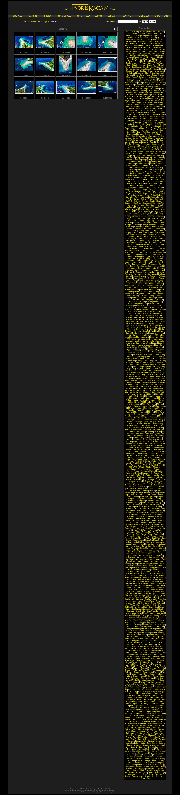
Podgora (160, 497)
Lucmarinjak (130, 361)
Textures (158, 650)
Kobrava (161, 294)
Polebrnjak (144, 505)
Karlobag (154, 278)
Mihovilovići (148, 402)
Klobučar (135, 290)
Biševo (135, 79)
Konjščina (135, 300)
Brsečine (150, 105)
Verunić (161, 702)
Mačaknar (131, 394)
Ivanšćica (131, 258)
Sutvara (129, 631)
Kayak (135, 280)
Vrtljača (162, 719)
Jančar (145, 264)
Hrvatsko (160, 248)
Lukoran (162, 361)
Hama (155, 239)
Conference (150, 126)
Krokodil (152, 323)
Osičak (140, 463)
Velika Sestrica (146, 694)
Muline (136, 426)
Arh (162, 39)
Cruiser (159, 134)
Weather (162, 723)
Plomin (147, 495)
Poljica (131, 507)
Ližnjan (152, 351)
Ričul (145, 558)
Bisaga (154, 75)
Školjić (145, 763)
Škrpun (155, 765)
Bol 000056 (24, 53)
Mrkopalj (153, 422)
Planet (145, 489)
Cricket (153, 128)
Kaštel (141, 280)
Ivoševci (144, 258)
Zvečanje (151, 747)
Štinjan (162, 767)
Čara (135, 751)
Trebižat (135, 662)
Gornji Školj (153, 219)
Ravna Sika (160, 544)
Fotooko (131, 191)
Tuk (149, 670)
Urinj (147, 678)
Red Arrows (132, 552)
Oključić (130, 455)
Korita (136, 302)
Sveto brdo (143, 644)
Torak (136, 656)
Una (127, 678)
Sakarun (158, 568)
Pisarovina (142, 485)
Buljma (160, 110)
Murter (143, 428)
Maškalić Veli (142, 394)
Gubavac (152, 233)
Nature (152, 438)
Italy (143, 256)
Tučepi (152, 674)
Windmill (130, 727)
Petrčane (146, 481)
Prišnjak (161, 524)
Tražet (128, 662)
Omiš (160, 457)
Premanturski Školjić (133, 520)
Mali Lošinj (133, 378)
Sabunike (135, 568)
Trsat (162, 666)
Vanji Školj (150, 682)
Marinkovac (159, 384)
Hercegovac (131, 242)
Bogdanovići (140, 85)
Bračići (139, 97)
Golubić (160, 213)
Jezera (134, 268)
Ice (132, 252)
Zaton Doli (159, 735)
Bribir (139, 101)
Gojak (151, 211)
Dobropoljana (131, 150)
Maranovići (130, 384)
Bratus (127, 97)
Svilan (127, 646)
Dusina (136, 175)
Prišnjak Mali (131, 526)
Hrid (155, 246)
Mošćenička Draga (150, 420)
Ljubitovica (131, 353)
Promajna (159, 526)
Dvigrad (158, 177)
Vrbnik (136, 715)
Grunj (140, 233)
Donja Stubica (131, 154)
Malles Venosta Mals (143, 382)
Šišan (145, 761)
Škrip (134, 765)
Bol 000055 (45, 53)
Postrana (145, 512)
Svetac (136, 637)
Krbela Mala (140, 317)
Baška (150, 63)
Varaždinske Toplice (141, 684)
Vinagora (147, 704)
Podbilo (143, 497)
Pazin (143, 477)
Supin (157, 627)
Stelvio (149, 615)
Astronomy (134, 45)
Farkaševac (131, 183)
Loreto (160, 357)
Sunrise (128, 627)
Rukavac (141, 564)
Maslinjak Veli (130, 390)
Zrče (127, 747)
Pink (156, 483)
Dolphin (140, 152)
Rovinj (139, 562)
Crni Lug (130, 132)
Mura (160, 426)
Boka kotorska (146, 87)
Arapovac (138, 39)
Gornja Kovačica (147, 215)
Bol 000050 (45, 75)
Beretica (129, 71)
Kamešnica (138, 274)
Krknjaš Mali (132, 323)
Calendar (141, 114)
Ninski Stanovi (153, 441)
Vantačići (159, 682)
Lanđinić (138, 341)
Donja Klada (160, 152)
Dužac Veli (142, 177)
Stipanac (132, 617)
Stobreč (159, 617)
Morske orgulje (130, 418)
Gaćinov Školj (156, 205)
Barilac (161, 57)
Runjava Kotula (152, 564)
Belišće (133, 69)
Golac (163, 211)
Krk (151, 321)
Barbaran (129, 57)
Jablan (159, 258)
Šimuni (161, 759)
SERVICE (99, 16)
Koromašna (142, 304)
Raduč (156, 540)
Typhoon (136, 676)
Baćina (158, 61)
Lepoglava (150, 345)
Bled (145, 81)
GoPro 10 (138, 211)
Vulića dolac (152, 721)
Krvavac (161, 325)
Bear (161, 65)
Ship (164, 583)
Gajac (147, 195)
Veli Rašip (148, 690)
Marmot (131, 386)
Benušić (149, 69)
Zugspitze (142, 747)
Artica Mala (159, 41)
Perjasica (150, 479)
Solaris (135, 603)
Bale (139, 53)
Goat (146, 211)
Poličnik (153, 505)
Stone (153, 619)
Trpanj (151, 666)
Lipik (157, 349)
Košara (141, 309)
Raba (164, 538)
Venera (133, 702)
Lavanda (160, 341)
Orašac (130, 461)
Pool (136, 509)
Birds (136, 75)
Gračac (161, 225)
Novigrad (138, 447)
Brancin (147, 95)
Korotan (151, 304)
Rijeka (162, 554)
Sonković (154, 603)
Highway (147, 242)
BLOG (88, 16)
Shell (159, 583)
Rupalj (161, 564)
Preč (129, 522)
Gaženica (138, 207)
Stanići (160, 609)
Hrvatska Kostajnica (147, 248)
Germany (147, 207)
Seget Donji (136, 577)
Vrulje (129, 721)
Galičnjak (158, 199)
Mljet (155, 408)
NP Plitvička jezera (152, 434)
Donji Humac (154, 154)
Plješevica (139, 495)
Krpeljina (159, 323)
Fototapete (139, 191)
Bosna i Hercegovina (155, 93)
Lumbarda (159, 363)
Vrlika (157, 717)
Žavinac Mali (152, 771)
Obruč (151, 451)
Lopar (148, 357)
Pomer (158, 507)
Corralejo (159, 126)
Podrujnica (141, 501)
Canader (155, 114)
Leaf (129, 345)
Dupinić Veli (159, 173)
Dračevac (131, 164)
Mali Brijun (146, 376)
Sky (149, 593)
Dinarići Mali (157, 146)
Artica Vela (130, 43)
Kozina (152, 307)
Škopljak (159, 763)
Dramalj (147, 162)
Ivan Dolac (151, 256)
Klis (146, 288)
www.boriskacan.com (32, 22)
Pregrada (141, 518)
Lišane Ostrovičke (141, 351)
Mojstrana (158, 410)
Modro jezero (148, 410)
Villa (140, 704)
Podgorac (131, 499)
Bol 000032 (66, 75)
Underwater (134, 678)
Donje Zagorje (143, 154)
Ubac (143, 676)
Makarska (159, 369)
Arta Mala (141, 41)
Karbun (129, 278)
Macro (135, 367)
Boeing (162, 83)
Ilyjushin (161, 252)
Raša (137, 548)
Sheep (152, 583)
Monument (152, 414)
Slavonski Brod (139, 595)
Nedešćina (130, 440)
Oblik (155, 449)
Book (157, 89)
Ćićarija (142, 749)
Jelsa (139, 266)
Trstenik (136, 668)
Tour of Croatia (158, 656)
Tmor (136, 654)
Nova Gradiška (142, 443)
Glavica (148, 209)
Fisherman (131, 187)
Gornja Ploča (160, 215)
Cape (139, 120)
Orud (161, 461)
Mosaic (140, 418)
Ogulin (151, 453)
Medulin (130, 396)
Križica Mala (159, 319)
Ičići (150, 258)
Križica (150, 319)
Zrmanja (160, 745)
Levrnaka (158, 345)
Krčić (127, 327)
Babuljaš (154, 49)
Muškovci (147, 430)
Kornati (149, 302)
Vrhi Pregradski (138, 717)
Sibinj (129, 585)
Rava (142, 544)
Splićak (128, 607)
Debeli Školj (159, 142)
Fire (146, 185)
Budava (145, 108)
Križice (138, 321)
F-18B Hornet (131, 181)
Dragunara (132, 162)
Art (135, 41)
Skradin (139, 591)
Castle (161, 120)
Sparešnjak (147, 605)
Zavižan (145, 737)
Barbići (146, 57)
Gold (129, 213)
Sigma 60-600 (147, 585)
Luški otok (162, 365)
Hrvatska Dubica (132, 248)
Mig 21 (140, 402)
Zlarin (137, 743)
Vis (154, 706)
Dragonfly (151, 160)
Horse (142, 244)
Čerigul (161, 753)
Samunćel (155, 570)
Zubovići (134, 747)
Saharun (144, 568)
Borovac (128, 91)
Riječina (146, 556)
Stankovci (130, 611)
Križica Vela (129, 321)
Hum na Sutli (147, 250)
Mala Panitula (159, 371)
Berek (162, 69)
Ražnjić (157, 550)
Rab (158, 538)
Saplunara (144, 574)
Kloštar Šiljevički (146, 290)
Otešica (153, 463)
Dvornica (128, 179)
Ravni (127, 546)
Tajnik (127, 648)
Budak (137, 108)
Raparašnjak (159, 542)
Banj (141, 55)
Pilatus (127, 483)
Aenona (149, 34)
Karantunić (144, 276)
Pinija (143, 483)
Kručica (139, 325)
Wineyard (146, 727)
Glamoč (135, 209)
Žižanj (145, 775)
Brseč (143, 105)
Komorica (151, 298)
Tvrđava (128, 676)
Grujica (134, 233)
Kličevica (152, 288)
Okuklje (159, 455)
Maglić (129, 369)
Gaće (147, 205)
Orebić (137, 461)
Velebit (158, 688)
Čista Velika (157, 755)
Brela (136, 99)
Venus (146, 702)
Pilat (160, 481)
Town (152, 658)
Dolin (126, 152)
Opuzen (146, 459)
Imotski (128, 254)
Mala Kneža (147, 371)
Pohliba (151, 503)
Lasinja (145, 341)
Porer (133, 510)
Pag (139, 469)
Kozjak (159, 307)
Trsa (156, 666)
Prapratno (140, 516)
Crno (161, 132)
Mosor (146, 418)
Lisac (130, 351)
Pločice (129, 497)
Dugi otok (152, 172)
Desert (142, 144)
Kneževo (128, 294)
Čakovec (128, 751)
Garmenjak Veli (133, 205)
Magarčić (160, 367)
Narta (130, 438)
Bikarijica (139, 73)
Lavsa (154, 343)
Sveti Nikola (138, 643)
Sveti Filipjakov (157, 637)
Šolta (127, 767)
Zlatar (143, 743)
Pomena (151, 507)
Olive (155, 457)
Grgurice (129, 229)
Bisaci (147, 75)
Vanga (142, 682)
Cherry (127, 124)
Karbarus (162, 276)
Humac (156, 250)
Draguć (139, 162)
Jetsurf (127, 268)
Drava (153, 162)
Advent (142, 34)
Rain (162, 540)
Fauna (147, 183)
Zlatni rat (162, 743)
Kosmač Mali (139, 306)
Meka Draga (145, 398)
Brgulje (160, 99)
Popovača (152, 509)
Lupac (137, 365)
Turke (146, 674)
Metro (136, 400)
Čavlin (147, 751)
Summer (144, 625)
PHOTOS (48, 16)
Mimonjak (128, 406)
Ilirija (145, 252)
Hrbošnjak (139, 246)
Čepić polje (136, 753)
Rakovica (150, 542)
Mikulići (138, 404)
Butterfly (146, 112)
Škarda (160, 761)
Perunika (131, 481)
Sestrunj (147, 581)
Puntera (139, 536)
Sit (146, 589)
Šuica (148, 769)
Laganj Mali (154, 337)
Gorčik (134, 221)
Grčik (145, 233)
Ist (135, 256)
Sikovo (146, 587)
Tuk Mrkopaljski (158, 670)
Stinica (156, 615)
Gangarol (128, 203)
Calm (148, 114)
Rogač (162, 558)
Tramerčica (148, 660)
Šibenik (146, 759)
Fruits (159, 191)
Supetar (143, 627)
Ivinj (138, 258)
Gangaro (160, 201)
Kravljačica (130, 317)
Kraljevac (142, 311)
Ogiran (144, 453)
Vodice (153, 710)
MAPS (79, 16)
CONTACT (112, 16)
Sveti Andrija (145, 637)
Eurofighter (143, 179)
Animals (145, 37)
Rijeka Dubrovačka (134, 556)
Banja (146, 55)
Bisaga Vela (136, 77)
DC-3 (141, 138)
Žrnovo (127, 777)
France (147, 191)
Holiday (129, 244)
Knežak (137, 292)
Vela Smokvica (160, 686)
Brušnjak (137, 106)
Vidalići (128, 704)
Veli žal (151, 692)
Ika (141, 252)
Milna (154, 404)
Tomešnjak (144, 654)
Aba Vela (142, 32)
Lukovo (138, 363)
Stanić (154, 609)
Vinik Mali (155, 704)
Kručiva (146, 325)
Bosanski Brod (131, 93)
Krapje (152, 313)
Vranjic (140, 713)
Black (134, 81)
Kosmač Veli (150, 306)
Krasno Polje (133, 315)
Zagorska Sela (144, 731)
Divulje (154, 148)
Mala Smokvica (157, 373)
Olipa (149, 457)
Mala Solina (131, 374)
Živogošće (131, 775)
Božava (130, 95)
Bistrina (152, 77)
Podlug (158, 499)
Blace (129, 81)
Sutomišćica (161, 629)
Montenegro (142, 414)
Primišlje (128, 524)
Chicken (134, 124)
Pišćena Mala (130, 487)
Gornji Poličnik (142, 219)
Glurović (156, 209)
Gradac (156, 223)
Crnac (153, 130)
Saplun (136, 574)
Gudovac (152, 235)
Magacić (142, 367)
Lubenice (162, 359)
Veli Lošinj (132, 690)
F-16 (157, 179)
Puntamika (131, 536)
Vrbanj (129, 715)
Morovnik (153, 416)
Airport (134, 36)
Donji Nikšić (130, 158)
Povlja (131, 514)
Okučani (130, 457)
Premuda (145, 520)
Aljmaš (156, 36)
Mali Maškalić (154, 378)
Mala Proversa (132, 373)
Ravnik (155, 546)
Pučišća (147, 538)
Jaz (127, 266)
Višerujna (138, 708)
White (150, 725)
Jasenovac (153, 264)
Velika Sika (158, 694)
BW (150, 47)
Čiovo (149, 755)
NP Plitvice (139, 434)
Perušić (139, 481)
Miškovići (131, 408)
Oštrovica (156, 467)
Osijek (128, 463)
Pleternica (129, 493)
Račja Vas (129, 548)
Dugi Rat (144, 172)
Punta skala (158, 534)
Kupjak (135, 333)
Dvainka (151, 177)
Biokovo (130, 75)
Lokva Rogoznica (147, 355)
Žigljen (157, 773)
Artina (138, 43)
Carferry (146, 120)
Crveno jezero (153, 136)
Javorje (161, 264)
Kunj (157, 331)
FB (152, 181)
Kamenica (160, 272)
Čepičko (145, 753)
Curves (135, 138)
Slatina (161, 593)
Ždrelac (132, 773)
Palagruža (145, 471)
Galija (130, 199)
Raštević (153, 548)
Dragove (160, 160)
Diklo (136, 146)
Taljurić (133, 648)
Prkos (146, 526)
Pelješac (128, 479)
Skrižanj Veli (142, 593)
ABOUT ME (126, 16)
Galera (137, 197)
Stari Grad (161, 613)
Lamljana (141, 339)
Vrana (134, 713)
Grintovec (137, 229)
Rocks (155, 558)
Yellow (127, 729)
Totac (149, 656)
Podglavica (151, 497)
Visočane (130, 708)
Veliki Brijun (141, 696)
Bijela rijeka (159, 71)
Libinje (129, 347)
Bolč (151, 89)
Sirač (136, 589)
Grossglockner (143, 231)
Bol (141, 89)
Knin (148, 294)
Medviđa (128, 398)
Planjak (138, 491)
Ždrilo (145, 773)
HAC (160, 237)
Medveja (159, 396)
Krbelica (160, 317)
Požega (158, 514)
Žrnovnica (158, 775)
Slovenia (138, 597)
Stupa (134, 623)
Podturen (129, 503)
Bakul (150, 51)
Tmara (130, 654)
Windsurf (138, 727)
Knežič (142, 294)
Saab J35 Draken (155, 566)
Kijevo (137, 286)
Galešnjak (153, 197)
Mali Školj (151, 380)
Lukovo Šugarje (148, 363)
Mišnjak (139, 408)
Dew (148, 144)
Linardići (150, 349)
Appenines (130, 39)
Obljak (160, 449)
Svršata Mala (137, 646)
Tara (139, 648)
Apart (159, 37)
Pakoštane (158, 469)
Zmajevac (137, 745)
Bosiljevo (142, 93)
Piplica (161, 483)
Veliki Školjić (130, 700)
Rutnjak (130, 566)
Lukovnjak (130, 363)
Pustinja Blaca (136, 538)
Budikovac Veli (131, 110)
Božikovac (139, 95)
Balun (160, 53)
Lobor (153, 353)
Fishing (139, 187)
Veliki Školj (159, 698)
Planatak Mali (160, 487)
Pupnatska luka (157, 536)
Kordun (130, 302)
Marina (150, 384)
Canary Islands (131, 116)
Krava (142, 315)
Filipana (131, 185)
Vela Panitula (136, 686)
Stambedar (146, 609)
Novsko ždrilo (138, 449)
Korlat (142, 302)
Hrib (150, 246)
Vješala (160, 708)
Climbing (162, 124)
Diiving (130, 146)
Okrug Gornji (150, 455)
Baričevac (139, 59)
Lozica (141, 359)
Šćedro (160, 769)
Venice (139, 702)
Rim (156, 556)
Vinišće (133, 706)
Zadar (147, 729)
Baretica (153, 57)
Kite (163, 286)
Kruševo (153, 325)
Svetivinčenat (132, 644)
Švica (154, 769)
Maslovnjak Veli (136, 392)
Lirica (162, 349)
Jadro (151, 260)
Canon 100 (143, 116)
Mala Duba (138, 371)
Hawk (128, 240)
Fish (159, 185)
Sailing (151, 568)
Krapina (130, 313)
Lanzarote (129, 341)
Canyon (133, 120)
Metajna (161, 398)
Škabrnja (152, 761)
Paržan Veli (139, 475)
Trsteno (144, 668)
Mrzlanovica (157, 424)
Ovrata (133, 465)
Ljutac (147, 353)
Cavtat (138, 122)
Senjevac (141, 579)
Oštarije (142, 467)
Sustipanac (135, 629)
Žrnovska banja (137, 777)
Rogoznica (144, 560)
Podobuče (131, 501)
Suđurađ (149, 631)
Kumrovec (137, 331)
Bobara (146, 83)
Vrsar (133, 719)
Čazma (154, 751)
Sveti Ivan (139, 639)
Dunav (133, 173)
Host (155, 244)
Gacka (130, 195)
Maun (145, 392)
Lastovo (153, 341)
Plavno (159, 491)
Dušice (154, 175)
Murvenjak (151, 428)
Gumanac (131, 237)
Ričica (132, 558)
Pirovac (128, 485)
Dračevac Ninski (142, 164)
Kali (126, 272)
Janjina (127, 264)
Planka (145, 491)
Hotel (161, 244)
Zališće (149, 733)
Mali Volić (134, 380)
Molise (136, 412)
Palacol (137, 471)
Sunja (162, 625)
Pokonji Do (159, 503)
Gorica (127, 215)
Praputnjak (150, 516)
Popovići (160, 509)
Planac (151, 487)
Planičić (131, 491)
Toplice (152, 654)
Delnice (136, 144)
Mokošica (129, 412)
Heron (140, 242)
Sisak (141, 589)
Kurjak (161, 333)
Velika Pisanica (134, 694)
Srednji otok (153, 607)
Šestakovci (137, 759)
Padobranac (132, 469)
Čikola (138, 755)
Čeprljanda (153, 753)
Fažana (154, 183)
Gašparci (130, 207)
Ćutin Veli (158, 749)
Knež (162, 290)
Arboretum (156, 39)
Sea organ (153, 576)
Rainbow (128, 542)
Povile (160, 512)
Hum (127, 250)
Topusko (129, 656)
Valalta (161, 680)
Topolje (159, 654)
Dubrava (140, 170)
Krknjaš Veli (142, 323)
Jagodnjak (137, 262)
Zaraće (145, 735)
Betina (135, 71)
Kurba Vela (153, 333)
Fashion (141, 183)
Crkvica (130, 130)
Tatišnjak (145, 648)
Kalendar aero (146, 270)
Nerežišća (147, 440)
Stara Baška (140, 611)
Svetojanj (152, 644)
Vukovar (136, 721)
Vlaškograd (136, 710)
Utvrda (128, 680)
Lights (127, 349)
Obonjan (128, 451)
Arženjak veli (158, 43)
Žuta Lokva (160, 777)
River (127, 558)
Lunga (131, 365)
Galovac (145, 201)
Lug (145, 361)
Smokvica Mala (151, 599)
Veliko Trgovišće (154, 700)
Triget (136, 664)
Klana (129, 288)
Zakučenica (141, 733)
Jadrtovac (158, 260)
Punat (150, 534)
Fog (140, 189)
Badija (144, 51)
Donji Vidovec (141, 158)
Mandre (161, 382)
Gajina (153, 195)
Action (129, 34)
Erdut (135, 179)
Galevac (144, 197)
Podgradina (141, 499)
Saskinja (160, 574)
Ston (148, 619)
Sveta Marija (130, 635)
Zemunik (131, 741)
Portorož (153, 510)
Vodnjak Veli (143, 711)
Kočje (134, 309)
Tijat (140, 652)
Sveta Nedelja (153, 635)
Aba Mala (134, 32)
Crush (127, 136)
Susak (127, 629)
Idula (136, 252)
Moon (160, 414)
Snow (152, 601)
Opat (134, 459)
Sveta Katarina (157, 633)
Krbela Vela (151, 317)
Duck (128, 172)
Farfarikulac (159, 181)
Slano (155, 593)
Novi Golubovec (151, 445)
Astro (127, 45)
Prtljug (134, 530)
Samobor (137, 570)
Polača (129, 505)
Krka (156, 321)
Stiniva (163, 615)
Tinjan (145, 652)
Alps (162, 36)
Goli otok (146, 213)
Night (135, 441)
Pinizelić (150, 483)
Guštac (146, 237)
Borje (162, 89)
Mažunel (158, 394)
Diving (147, 148)
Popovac (143, 509)
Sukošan (128, 625)
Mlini (150, 408)
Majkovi (136, 369)
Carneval (153, 120)
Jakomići (152, 262)
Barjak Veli (158, 59)
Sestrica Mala (151, 579)
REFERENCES (143, 16)
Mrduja (161, 420)
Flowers (135, 189)
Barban (160, 55)
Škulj (162, 765)
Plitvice (155, 493)
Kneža (130, 292)
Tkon (163, 652)
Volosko (159, 711)
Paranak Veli (158, 473)
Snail (140, 601)
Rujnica (134, 564)
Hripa (160, 246)
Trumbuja (161, 668)
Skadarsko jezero (155, 589)
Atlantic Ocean (145, 45)
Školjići (152, 763)
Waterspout (146, 723)
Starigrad (136, 615)
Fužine (161, 193)
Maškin (151, 394)
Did (163, 144)
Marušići (149, 386)
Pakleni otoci (147, 469)
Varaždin (129, 684)
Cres (147, 128)
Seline (163, 577)
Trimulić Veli (130, 666)
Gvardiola (153, 237)
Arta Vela (149, 41)
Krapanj (159, 311)
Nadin (152, 436)
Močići (129, 420)
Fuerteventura (131, 193)
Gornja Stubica (132, 217)
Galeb (159, 195)
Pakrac (129, 471)
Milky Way (146, 404)
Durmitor (129, 175)
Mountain (162, 418)
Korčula (158, 304)
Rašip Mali (144, 548)
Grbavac (129, 227)
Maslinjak (147, 388)
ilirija (128, 749)
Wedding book (141, 725)
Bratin (160, 95)
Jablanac (130, 260)
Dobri (160, 148)
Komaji (151, 296)
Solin (141, 603)
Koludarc (144, 296)
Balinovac (146, 53)
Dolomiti (133, 152)
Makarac (150, 369)
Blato (140, 81)
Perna (157, 479)
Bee (133, 67)
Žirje (163, 773)
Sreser (161, 607)
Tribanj (160, 662)
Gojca (157, 211)
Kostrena (136, 307)
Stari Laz (128, 615)
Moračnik (137, 416)
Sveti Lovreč (153, 641)
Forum (161, 189)
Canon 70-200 (154, 118)
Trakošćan (130, 660)
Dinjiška (141, 148)
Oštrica (149, 467)
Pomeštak (129, 509)
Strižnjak (143, 621)
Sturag (140, 623)
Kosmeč (160, 306)
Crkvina (137, 130)
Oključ (162, 453)
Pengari (136, 479)
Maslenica (130, 388)
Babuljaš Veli (135, 51)
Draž (160, 164)
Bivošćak (159, 77)
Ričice (139, 558)
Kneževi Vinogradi (155, 292)
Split (154, 605)
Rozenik (146, 562)
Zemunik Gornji (142, 741)
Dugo (128, 173)
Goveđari (128, 223)
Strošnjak (160, 621)
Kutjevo (142, 335)
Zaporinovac (158, 733)
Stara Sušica (137, 613)
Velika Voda (131, 696)
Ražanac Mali (130, 550)
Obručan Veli (160, 451)
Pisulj (150, 485)
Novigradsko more (150, 447)
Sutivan (144, 629)
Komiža (135, 298)
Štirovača (129, 769)
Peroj (163, 479)
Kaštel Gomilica (151, 280)
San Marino (146, 572)
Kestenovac (129, 286)
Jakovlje (161, 262)
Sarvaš (152, 574)
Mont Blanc (159, 412)
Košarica (148, 309)
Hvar (162, 250)
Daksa (160, 140)
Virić (150, 706)
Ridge (156, 554)
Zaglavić (161, 729)
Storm (159, 619)
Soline (147, 603)
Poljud (144, 507)
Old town (138, 457)
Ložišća (154, 359)
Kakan (137, 270)
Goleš (134, 213)
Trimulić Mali (157, 664)
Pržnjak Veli (157, 532)
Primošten (137, 524)
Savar (132, 576)
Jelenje (132, 266)
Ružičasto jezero (141, 566)
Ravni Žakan (146, 546)
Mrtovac (139, 424)
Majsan (143, 369)
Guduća (161, 235)
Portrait (161, 510)
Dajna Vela (130, 140)
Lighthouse (150, 347)
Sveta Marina (142, 635)
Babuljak (146, 49)
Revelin (137, 554)
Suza (135, 631)
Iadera (127, 252)
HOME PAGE (17, 16)
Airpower (141, 36)
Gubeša (145, 235)
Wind (161, 725)
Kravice (158, 315)
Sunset (135, 627)
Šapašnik (138, 757)
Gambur (153, 201)
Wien (155, 725)
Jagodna (128, 262)
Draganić (137, 160)
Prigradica (151, 522)
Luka (150, 361)
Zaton (151, 735)
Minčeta (144, 406)
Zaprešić (130, 735)
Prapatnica (131, 516)
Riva (161, 556)
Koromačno (132, 304)
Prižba (139, 526)
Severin (155, 581)
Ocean (138, 453)
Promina (128, 528)
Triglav (142, 664)
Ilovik (155, 252)
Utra (152, 678)
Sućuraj (142, 631)
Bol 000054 (66, 53)
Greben (147, 227)
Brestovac (152, 99)
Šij (152, 759)
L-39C (156, 335)
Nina (144, 441)
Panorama (130, 473)
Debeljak (128, 144)
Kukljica (146, 327)
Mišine (156, 406)
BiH (145, 71)
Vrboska (143, 715)
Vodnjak (160, 710)
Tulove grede (148, 672)
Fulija (140, 193)
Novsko (129, 449)
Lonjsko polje (140, 357)
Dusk (143, 175)
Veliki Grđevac (152, 696)
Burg (132, 112)
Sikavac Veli (130, 587)
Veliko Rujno (141, 700)
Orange (163, 459)
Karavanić (153, 276)
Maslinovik (151, 390)
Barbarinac (138, 57)
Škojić (129, 763)
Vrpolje (127, 719)
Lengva (142, 345)
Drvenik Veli (150, 168)
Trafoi (158, 658)
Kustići (128, 335)
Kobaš (154, 294)
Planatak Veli (131, 489)
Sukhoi (161, 623)
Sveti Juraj (160, 639)
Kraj (129, 311)
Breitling (130, 99)
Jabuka (138, 260)
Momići (151, 412)
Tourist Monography (132, 658)
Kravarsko (150, 315)
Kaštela (160, 284)
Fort (156, 189)
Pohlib (144, 503)
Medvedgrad (139, 396)
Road (150, 558)
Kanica (154, 274)
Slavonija (128, 595)
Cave (133, 122)
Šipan (132, 761)
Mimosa (136, 406)
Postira (138, 512)
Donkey (161, 158)
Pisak (135, 485)
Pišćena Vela (142, 487)
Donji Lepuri (146, 156)
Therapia (128, 652)
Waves (155, 723)
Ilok (150, 252)
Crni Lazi (160, 130)
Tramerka (139, 660)
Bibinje (151, 71)
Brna (133, 103)
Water (160, 721)
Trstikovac (152, 668)
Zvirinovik (160, 747)
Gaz (142, 205)
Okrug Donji (139, 455)
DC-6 (147, 138)
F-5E (147, 181)
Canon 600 (143, 118)
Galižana (137, 201)
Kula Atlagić (154, 329)
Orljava (154, 461)
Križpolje (145, 321)
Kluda (156, 290)
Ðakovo (135, 749)
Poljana (160, 505)
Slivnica (156, 595)
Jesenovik (153, 266)
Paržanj (148, 475)
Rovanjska (131, 562)
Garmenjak (147, 203)
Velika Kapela (160, 692)
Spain (139, 605)
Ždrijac (138, 773)
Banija (129, 55)
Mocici (160, 408)
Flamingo (146, 187)
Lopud (154, 357)
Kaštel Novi (153, 282)
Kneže (143, 292)
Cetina (151, 122)
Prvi (140, 530)
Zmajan (129, 745)
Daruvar (145, 142)
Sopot (161, 603)
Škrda (128, 765)
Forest (151, 189)
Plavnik (152, 491)
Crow (154, 134)
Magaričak (151, 367)
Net (153, 440)
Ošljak (151, 465)
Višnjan (146, 708)
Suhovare (153, 623)
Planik (152, 489)
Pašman (159, 477)
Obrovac (136, 451)
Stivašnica (150, 617)
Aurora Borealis (158, 45)
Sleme (149, 595)
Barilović (130, 59)
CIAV (135, 114)
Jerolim (145, 266)
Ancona (131, 37)
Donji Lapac (135, 156)
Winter (154, 727)
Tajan (162, 646)
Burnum (139, 112)
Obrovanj (143, 451)
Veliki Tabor (137, 698)
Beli (127, 69)
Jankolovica (136, 264)
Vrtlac (150, 719)
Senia (129, 579)
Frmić (154, 191)
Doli (161, 150)
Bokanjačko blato (131, 89)
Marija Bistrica (141, 384)
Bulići (154, 110)
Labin (161, 335)
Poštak (150, 514)
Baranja (153, 55)
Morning (145, 416)
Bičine (129, 79)
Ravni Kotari (135, 546)
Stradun (128, 621)
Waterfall (128, 723)
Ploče (154, 495)
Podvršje (137, 503)
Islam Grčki (147, 254)
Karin (135, 278)
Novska (161, 447)
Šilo (155, 759)
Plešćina (137, 493)
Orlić (143, 461)
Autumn (137, 47)
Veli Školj (133, 692)
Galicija (161, 197)
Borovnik (136, 91)
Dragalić (129, 160)
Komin (128, 298)
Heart (133, 240)
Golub (153, 213)
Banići (135, 55)
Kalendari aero (158, 270)
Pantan (138, 473)
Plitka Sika (146, 493)
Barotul (130, 61)
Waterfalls (137, 723)
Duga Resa (135, 172)
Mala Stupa (141, 374)
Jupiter (154, 268)
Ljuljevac (140, 353)
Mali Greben (155, 376)
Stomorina (131, 619)
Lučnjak (153, 365)
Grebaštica (138, 227)
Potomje (154, 512)
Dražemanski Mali (131, 166)
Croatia (147, 134)
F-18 (162, 179)
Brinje (157, 101)
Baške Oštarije (132, 65)
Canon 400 (133, 118)
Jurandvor (162, 268)
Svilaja (159, 644)
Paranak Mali (147, 473)
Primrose (145, 524)
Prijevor (159, 522)
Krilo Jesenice (131, 319)
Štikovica (154, 767)
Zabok (141, 729)
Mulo (143, 426)
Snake (146, 601)
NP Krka (149, 432)
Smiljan (151, 597)
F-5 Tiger (140, 181)
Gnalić (163, 209)
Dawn (152, 142)
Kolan (129, 296)
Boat (140, 83)
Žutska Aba (145, 778)
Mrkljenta (144, 422)
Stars (143, 615)
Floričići (160, 187)
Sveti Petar (148, 643)
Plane (140, 489)
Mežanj (161, 400)
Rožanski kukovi (156, 562)
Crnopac (140, 134)
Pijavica (155, 481)
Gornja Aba (136, 215)
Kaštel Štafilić (150, 284)
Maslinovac (141, 390)
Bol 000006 (86, 98)
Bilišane (153, 73)
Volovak (128, 713)
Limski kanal (141, 349)
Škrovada (140, 765)
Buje (140, 110)
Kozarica (145, 307)
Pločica (160, 495)
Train (163, 658)
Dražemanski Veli (146, 166)
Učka (144, 680)
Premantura (156, 518)
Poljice (137, 507)
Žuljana (147, 777)
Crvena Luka (142, 136)
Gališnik (129, 201)
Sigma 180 (136, 585)
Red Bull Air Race (145, 552)
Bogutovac (150, 85)
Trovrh (144, 666)
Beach (149, 65)
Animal (138, 37)
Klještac (160, 288)
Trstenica (128, 668)
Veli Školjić (142, 692)
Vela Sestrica (148, 686)
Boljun (146, 89)
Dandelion (137, 142)
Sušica (162, 631)
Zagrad (154, 731)
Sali (164, 568)
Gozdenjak (137, 223)
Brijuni (151, 101)
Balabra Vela (131, 53)
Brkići (128, 103)
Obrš (127, 453)
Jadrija (145, 260)
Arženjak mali (147, 43)
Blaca (160, 79)
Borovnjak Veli (159, 91)
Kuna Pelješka (148, 331)
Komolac (142, 298)
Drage (144, 160)
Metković (128, 400)
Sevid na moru (143, 583)
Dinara (141, 146)
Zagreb (161, 731)
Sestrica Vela (138, 581)
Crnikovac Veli (152, 132)
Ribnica (149, 554)
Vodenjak (145, 710)
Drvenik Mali (139, 168)
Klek (141, 288)
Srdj (145, 607)
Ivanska (160, 256)
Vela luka (139, 688)
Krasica (159, 313)
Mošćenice (137, 420)
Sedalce (128, 577)
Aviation (144, 47)
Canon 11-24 (153, 116)
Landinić (149, 339)
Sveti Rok (158, 643)
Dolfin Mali (146, 150)
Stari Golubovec (149, 613)
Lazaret (161, 343)
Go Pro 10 (130, 211)
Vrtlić (156, 719)
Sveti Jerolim (150, 639)
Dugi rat (161, 172)
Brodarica (129, 105)
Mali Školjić (161, 380)
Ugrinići (155, 676)
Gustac (139, 237)
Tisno (151, 652)
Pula (137, 534)
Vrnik (162, 717)
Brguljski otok (130, 101)
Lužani (129, 367)
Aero (155, 34)
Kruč (132, 325)
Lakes (134, 339)
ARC (127, 32)
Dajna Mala (160, 138)
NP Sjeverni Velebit (141, 436)
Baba (155, 47)
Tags (45, 22)
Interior (135, 254)
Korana (160, 300)
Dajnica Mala (141, 140)
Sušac (156, 631)
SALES (167, 16)
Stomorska (141, 619)
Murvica (160, 428)
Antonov (152, 37)
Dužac (160, 175)
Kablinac (130, 270)
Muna (148, 426)
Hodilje (159, 242)
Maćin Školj (159, 392)
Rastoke (135, 544)
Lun (126, 365)
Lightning (159, 347)
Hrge (146, 246)
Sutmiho (151, 629)
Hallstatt (148, 239)
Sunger (156, 625)
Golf (140, 213)
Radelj (141, 540)
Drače (159, 162)
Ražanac (161, 548)
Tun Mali (157, 672)
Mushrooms (137, 430)
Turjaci (140, 674)
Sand (154, 572)
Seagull (161, 576)
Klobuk (128, 290)
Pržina (138, 532)
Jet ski (161, 266)
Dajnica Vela (152, 140)
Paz (138, 477)
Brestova (143, 99)
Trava (162, 660)
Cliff (156, 124)
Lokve (157, 355)
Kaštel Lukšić (142, 282)
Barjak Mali (148, 59)
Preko (149, 518)
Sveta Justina (144, 633)
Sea (146, 576)
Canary (162, 114)
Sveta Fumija (133, 633)
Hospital (149, 244)
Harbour (162, 239)
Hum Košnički (135, 250)
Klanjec (135, 288)
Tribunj (130, 664)
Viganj (135, 704)
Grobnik (134, 231)
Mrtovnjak (147, 424)
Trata (156, 660)
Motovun (154, 418)
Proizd (152, 526)
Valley (129, 682)
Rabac (128, 540)
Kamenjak (128, 274)
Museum (128, 430)
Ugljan (148, 676)
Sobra (158, 601)
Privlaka (154, 524)
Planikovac (160, 489)
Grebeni (154, 227)
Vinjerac (140, 706)
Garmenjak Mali (158, 203)
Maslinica (138, 388)
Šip (128, 761)
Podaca (136, 497)
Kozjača (128, 309)
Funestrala (147, 193)
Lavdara (128, 343)
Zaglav (153, 729)
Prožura (153, 528)
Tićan (157, 652)
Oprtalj (139, 459)
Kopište (153, 300)
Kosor (130, 307)
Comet (142, 126)
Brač (133, 97)
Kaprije (128, 276)
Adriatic (135, 34)
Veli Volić (157, 690)
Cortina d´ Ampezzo (132, 128)
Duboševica (131, 170)
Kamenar (139, 272)
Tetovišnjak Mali (134, 650)
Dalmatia (128, 142)
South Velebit (130, 605)
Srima (138, 609)
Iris (140, 254)
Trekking (143, 662)
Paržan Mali (129, 475)
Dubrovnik (149, 170)
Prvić (145, 530)
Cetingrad (159, 122)
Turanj (133, 674)
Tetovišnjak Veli (148, 650)
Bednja (127, 67)
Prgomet (143, 522)
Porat (128, 510)
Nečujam (128, 441)
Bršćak (131, 108)
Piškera (161, 485)
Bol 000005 (107, 98)
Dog (138, 150)
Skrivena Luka (157, 591)
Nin (140, 441)
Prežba (135, 522)
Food (145, 189)
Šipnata (139, 761)
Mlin (145, 408)
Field (160, 183)
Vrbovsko (151, 715)
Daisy (152, 138)
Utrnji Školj (159, 678)
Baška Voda (158, 63)
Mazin (151, 392)
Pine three (135, 483)
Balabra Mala (159, 51)
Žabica (128, 771)
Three (135, 652)
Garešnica (137, 203)
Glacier (127, 209)
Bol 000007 (66, 98)
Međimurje (144, 400)
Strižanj (135, 621)
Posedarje (130, 512)
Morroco (161, 416)
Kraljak (135, 311)
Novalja (140, 445)
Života (139, 775)
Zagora (128, 731)
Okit (156, 453)
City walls (149, 124)
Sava (127, 576)
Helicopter (160, 240)
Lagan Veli (145, 337)
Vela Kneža (155, 684)
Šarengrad (159, 757)
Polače (136, 505)
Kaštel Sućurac (137, 284)
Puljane (143, 534)
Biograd (160, 73)
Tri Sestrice (152, 662)
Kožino (163, 309)
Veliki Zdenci (149, 698)
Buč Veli (128, 114)
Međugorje (153, 400)
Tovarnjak (145, 658)
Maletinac (136, 376)
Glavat (141, 209)
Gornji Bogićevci (145, 217)
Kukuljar (154, 327)
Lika (133, 349)
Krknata (162, 321)
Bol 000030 (107, 75)
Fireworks (152, 185)
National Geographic (141, 438)
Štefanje (139, 767)
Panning (159, 471)
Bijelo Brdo (131, 73)
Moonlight (128, 416)
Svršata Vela (148, 646)
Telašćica (160, 648)
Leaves (135, 345)
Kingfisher (149, 286)
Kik (143, 286)
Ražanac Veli (142, 550)
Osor (147, 463)
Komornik (160, 298)
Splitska (161, 605)
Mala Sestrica (144, 373)
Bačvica (143, 63)
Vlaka (128, 710)
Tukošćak (137, 672)
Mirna (151, 406)
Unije (142, 678)
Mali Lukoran (143, 378)
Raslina (128, 544)
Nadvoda (159, 436)
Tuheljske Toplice (140, 670)
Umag (162, 676)
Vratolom (161, 713)
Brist (162, 101)
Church (141, 124)
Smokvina (133, 601)
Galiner (150, 199)
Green (160, 227)
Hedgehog (140, 240)
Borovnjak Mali (146, 91)
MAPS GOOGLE (64, 16)
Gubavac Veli (135, 235)
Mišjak (163, 406)
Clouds (130, 126)
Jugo (148, 268)
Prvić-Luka (153, 530)
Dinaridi (148, 146)
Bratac (153, 95)
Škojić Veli (137, 763)
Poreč (139, 510)
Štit (136, 769)
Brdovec (161, 97)
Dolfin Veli (155, 150)
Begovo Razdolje (142, 67)
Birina (142, 75)
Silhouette (160, 587)
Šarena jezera (149, 757)
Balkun (154, 53)
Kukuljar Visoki (137, 329)
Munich (154, 426)
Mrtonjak (131, 424)
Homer (136, 244)
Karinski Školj (144, 278)
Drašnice (153, 164)
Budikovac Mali (155, 108)
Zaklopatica (130, 733)
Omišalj (127, 459)
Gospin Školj (144, 221)
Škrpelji (149, 765)
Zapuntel (138, 735)
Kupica (128, 333)
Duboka (159, 168)
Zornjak (153, 745)
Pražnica (158, 516)
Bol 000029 (24, 98)
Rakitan (142, 542)
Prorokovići (137, 528)
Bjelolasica (144, 79)
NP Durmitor (130, 432)
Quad (154, 538)
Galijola (143, 199)
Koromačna (157, 302)
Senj (134, 579)
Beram (156, 69)
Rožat (127, 564)
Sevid (134, 583)
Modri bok (131, 410)
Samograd (146, 570)
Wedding (131, 725)
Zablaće (135, 729)
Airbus (128, 36)
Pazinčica (150, 477)
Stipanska (141, 617)
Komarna (158, 296)
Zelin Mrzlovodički (150, 739)
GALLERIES (34, 16)
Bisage (144, 77)
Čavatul (141, 751)
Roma (151, 560)
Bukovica (147, 110)
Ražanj (150, 550)
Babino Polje (136, 49)
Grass (143, 225)
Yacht (160, 727)
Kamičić (147, 274)
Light (143, 347)
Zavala (128, 737)
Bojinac (136, 87)
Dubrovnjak (158, 170)
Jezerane (141, 268)
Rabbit (135, 540)
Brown (137, 105)
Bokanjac (156, 87)
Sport (134, 607)
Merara (154, 398)
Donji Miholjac (157, 156)
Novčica (148, 449)
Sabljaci (128, 568)
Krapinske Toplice (141, 313)
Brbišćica (152, 97)
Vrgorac (128, 717)
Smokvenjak (129, 599)
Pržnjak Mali (146, 532)
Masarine (157, 386)
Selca (157, 577)
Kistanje (158, 286)
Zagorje (135, 731)
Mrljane (160, 422)
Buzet (153, 112)
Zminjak (146, 745)
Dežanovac (156, 144)
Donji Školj (152, 158)
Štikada (147, 767)
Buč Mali (160, 112)
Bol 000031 (86, 75)
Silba (152, 587)
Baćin (152, 61)
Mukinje (130, 426)
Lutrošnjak (145, 365)
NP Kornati (141, 432)
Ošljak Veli (133, 467)
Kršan (133, 327)
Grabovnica (147, 223)
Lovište (135, 359)
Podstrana (150, 501)
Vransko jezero (150, 713)
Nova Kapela (154, 443)
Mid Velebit (132, 402)
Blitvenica (152, 81)
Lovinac (128, 359)
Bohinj (158, 85)
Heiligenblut (150, 240)
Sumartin (136, 625)
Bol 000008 (45, 98)
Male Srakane (153, 374)
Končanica (145, 300)
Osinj (135, 463)
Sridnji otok (130, 609)
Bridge (144, 101)
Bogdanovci (129, 85)
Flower (127, 189)
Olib (144, 457)
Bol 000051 (24, 75)
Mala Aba (128, 371)
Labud (127, 337)
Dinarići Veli (131, 148)
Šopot (132, 767)
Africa (161, 34)
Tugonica (128, 670)
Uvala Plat (136, 680)
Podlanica (150, 499)
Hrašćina (130, 246)
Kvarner (149, 335)
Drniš (164, 166)
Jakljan (145, 262)
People (142, 479)
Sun (150, 625)
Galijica (136, 199)
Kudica (139, 327)
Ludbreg (139, 361)
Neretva (139, 440)
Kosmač (129, 306)
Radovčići (149, 540)
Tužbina (159, 674)
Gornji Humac (158, 217)
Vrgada (159, 715)
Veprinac (153, 702)
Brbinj (145, 97)
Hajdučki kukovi (137, 239)
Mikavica (158, 402)
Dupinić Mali (148, 173)
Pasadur (156, 475)
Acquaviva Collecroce (155, 32)
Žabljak (135, 771)
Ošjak (145, 465)
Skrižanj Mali (131, 593)
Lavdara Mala (145, 343)
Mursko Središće (133, 428)
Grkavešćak (159, 229)
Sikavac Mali (159, 585)
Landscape (158, 339)
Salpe (130, 570)
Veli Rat (140, 690)
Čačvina (161, 751)
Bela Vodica (155, 67)
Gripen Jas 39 (147, 229)
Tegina (153, 648)
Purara (127, 538)
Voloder (152, 711)
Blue (126, 83)
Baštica (142, 65)
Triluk (149, 664)
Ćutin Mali (150, 749)
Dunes (140, 173)
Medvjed (136, 398)
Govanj (159, 221)
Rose (164, 560)
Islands (129, 256)
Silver (130, 589)
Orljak (148, 461)
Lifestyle (136, 347)
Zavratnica (154, 737)
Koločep (136, 296)
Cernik (145, 122)
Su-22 (146, 623)
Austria (129, 47)
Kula (146, 329)
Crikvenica (162, 128)
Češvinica (131, 755)
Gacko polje (138, 195)
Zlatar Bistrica (152, 743)
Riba (143, 554)
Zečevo (152, 741)
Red (163, 550)
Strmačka (151, 621)
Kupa (162, 331)
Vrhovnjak (149, 717)
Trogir (139, 666)
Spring (140, 607)
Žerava (151, 773)
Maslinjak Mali (158, 388)
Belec (163, 67)
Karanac (135, 276)
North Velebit (130, 443)
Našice (159, 438)
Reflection (157, 552)
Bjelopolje (153, 79)
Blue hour (133, 83)
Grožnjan (154, 231)
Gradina (137, 225)
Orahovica (155, 459)
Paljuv (152, 471)
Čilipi (144, 755)
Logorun (159, 353)
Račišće (162, 546)
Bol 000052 (107, 53)
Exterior (152, 179)
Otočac (160, 463)
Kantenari (162, 274)
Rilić (151, 556)
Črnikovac (130, 757)
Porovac (146, 510)
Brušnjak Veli (159, 106)
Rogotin (135, 560)
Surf (162, 627)
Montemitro (132, 414)
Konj (128, 300)
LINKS (157, 16)
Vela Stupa (130, 688)
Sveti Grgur (129, 639)
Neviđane (159, 440)
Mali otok (142, 380)
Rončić (157, 560)
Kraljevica (151, 311)
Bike (146, 73)
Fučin (155, 193)
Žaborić (142, 771)
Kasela (161, 278)
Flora (153, 187)
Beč (141, 71)
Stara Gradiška (152, 611)
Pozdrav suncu (141, 514)
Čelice (127, 753)
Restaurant (129, 554)
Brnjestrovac (141, 103)
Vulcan (143, 721)
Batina (137, 61)
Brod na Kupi (159, 103)
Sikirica (139, 587)
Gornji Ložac (130, 219)
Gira (160, 207)
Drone (131, 168)
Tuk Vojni (128, 672)
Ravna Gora (149, 544)
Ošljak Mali (159, 465)
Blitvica (160, 81)
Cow (142, 128)
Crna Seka (145, 130)
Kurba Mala (143, 333)
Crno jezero (131, 134)
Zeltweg (162, 739)
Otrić (127, 465)
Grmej (127, 231)
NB (154, 430)
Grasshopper (152, 225)
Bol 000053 (86, 53)
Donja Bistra (149, 152)
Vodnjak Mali (132, 711)
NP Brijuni (160, 430)
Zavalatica (137, 737)
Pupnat (146, 536)
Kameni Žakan (149, 272)
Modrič (139, 410)
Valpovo (136, 682)
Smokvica (139, 599)
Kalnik (132, 272)
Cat (128, 122)
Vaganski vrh (152, 680)
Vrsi (138, 719)
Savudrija (139, 576)
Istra (139, 256)
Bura (127, 112)
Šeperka (129, 759)
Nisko (162, 441)
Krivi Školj (142, 319)
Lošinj (147, 359)
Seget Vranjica (148, 577)
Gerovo (155, 207)
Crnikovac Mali (140, 132)
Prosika (146, 528)
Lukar (155, 361)
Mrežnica (130, 422)
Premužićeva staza (158, 520)
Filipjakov (139, 185)
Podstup (158, 501)
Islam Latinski (158, 254)
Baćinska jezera (132, 63)
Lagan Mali (135, 337)
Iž (154, 258)
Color (136, 126)
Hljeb (153, 242)
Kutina (135, 335)
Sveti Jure (131, 641)
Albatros (149, 36)
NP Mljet (157, 432)
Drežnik (157, 166)
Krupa (127, 325)
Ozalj (139, 465)
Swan (156, 646)
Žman (151, 775)
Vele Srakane (149, 688)
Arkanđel (129, 41)
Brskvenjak (159, 105)
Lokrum (136, 355)
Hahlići (127, 239)
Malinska (130, 382)
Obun (132, 453)
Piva (155, 485)
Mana (154, 382)
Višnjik (153, 708)
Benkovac (141, 69)
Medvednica (149, 396)
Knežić (136, 294)
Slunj (145, 597)
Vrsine (143, 719)
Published (130, 534)
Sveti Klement (141, 641)
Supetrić (150, 627)
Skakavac (130, 591)
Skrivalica (146, 591)
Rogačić (128, 560)
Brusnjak (129, 106)
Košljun (156, 309)
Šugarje (142, 769)
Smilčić (158, 597)
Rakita (135, 542)
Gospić (152, 221)
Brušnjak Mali (147, 106)
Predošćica (132, 518)
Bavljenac (145, 61)
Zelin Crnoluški (136, 739)
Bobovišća (154, 83)
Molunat (144, 412)
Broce (150, 103)
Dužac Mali (132, 177)
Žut (153, 777)
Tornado (142, 656)
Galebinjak (129, 197)
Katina (129, 280)
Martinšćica (140, 386)
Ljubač (158, 351)
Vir (146, 706)
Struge (127, 623)
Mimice (160, 404)
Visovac (160, 706)
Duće (148, 175)
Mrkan (137, 422)
